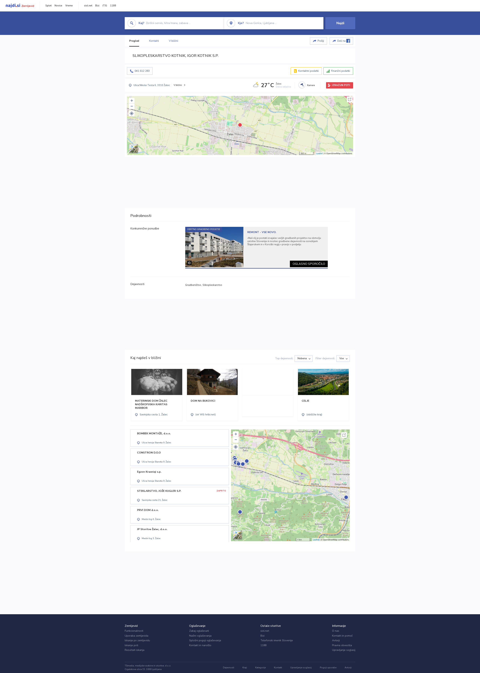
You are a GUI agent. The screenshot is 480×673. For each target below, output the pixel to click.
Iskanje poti (131, 645)
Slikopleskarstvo (212, 285)
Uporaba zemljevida (136, 636)
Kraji (244, 667)
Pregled (134, 41)
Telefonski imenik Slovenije (276, 640)
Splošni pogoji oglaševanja (205, 640)
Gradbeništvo (193, 285)
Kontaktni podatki (308, 71)
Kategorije (260, 667)
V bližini (173, 41)
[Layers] (133, 148)
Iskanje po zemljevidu (137, 640)
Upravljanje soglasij (343, 650)
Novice (58, 5)
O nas (335, 631)
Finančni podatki (340, 71)
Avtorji (336, 640)
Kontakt (278, 667)
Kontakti (154, 41)
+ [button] (131, 100)
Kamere (311, 85)
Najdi (340, 23)
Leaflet (319, 153)
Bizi (97, 5)
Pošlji (321, 41)
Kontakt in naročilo (200, 645)
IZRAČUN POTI (341, 85)
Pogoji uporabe (328, 667)
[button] (131, 113)
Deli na (341, 41)
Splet (48, 5)
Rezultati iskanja (134, 650)
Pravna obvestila (342, 645)
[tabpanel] (256, 247)
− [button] (131, 106)
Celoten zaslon (349, 99)
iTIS (104, 5)
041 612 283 (142, 71)
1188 (113, 5)
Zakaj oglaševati (199, 631)
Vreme (69, 5)
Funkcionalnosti (134, 631)
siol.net (88, 5)
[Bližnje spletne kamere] (301, 84)
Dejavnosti (228, 667)
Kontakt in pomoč (342, 636)
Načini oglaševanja (200, 636)
